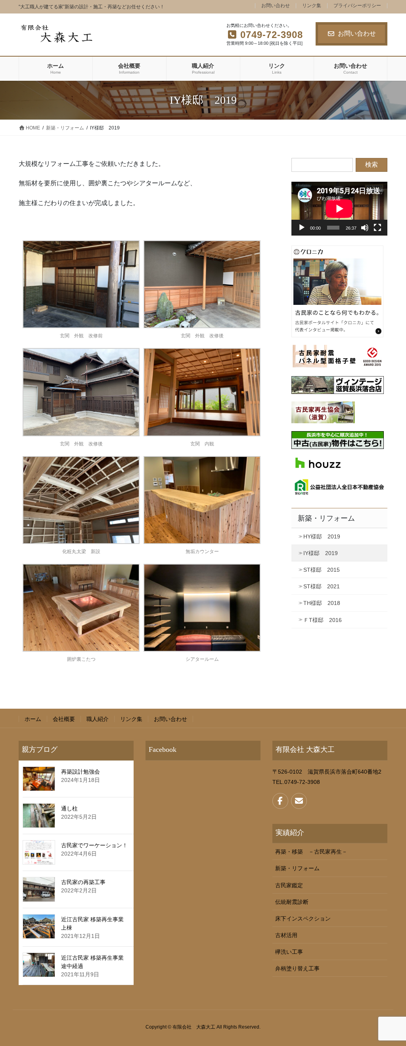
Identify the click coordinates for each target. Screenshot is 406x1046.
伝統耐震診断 (291, 902)
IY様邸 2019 (320, 553)
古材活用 (286, 935)
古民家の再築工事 (83, 882)
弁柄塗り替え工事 (297, 968)
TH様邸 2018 (321, 603)
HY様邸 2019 (321, 536)
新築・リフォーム (326, 518)
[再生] (302, 228)
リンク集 (311, 5)
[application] (339, 209)
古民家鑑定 (289, 885)
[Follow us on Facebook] (280, 801)
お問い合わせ (275, 5)
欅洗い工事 (289, 952)
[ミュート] (365, 228)
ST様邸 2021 (321, 586)
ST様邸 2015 (321, 570)
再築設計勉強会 (80, 771)
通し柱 (69, 808)
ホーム (33, 719)
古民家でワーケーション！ (94, 845)
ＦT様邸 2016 (322, 620)
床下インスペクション (303, 918)
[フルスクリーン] (377, 228)
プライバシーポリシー (357, 5)
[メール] (299, 801)
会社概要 (64, 719)
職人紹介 (97, 719)
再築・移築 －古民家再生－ (311, 851)
